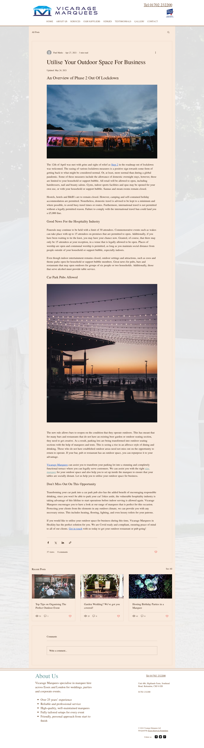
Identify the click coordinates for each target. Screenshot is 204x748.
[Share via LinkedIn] (62, 542)
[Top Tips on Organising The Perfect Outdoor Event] (53, 586)
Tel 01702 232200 (158, 4)
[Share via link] (70, 542)
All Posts (35, 32)
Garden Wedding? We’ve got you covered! (102, 605)
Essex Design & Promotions (158, 730)
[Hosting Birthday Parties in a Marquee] (150, 586)
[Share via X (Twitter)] (55, 542)
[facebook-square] (156, 736)
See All (169, 568)
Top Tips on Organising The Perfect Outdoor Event (51, 605)
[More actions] (155, 52)
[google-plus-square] (164, 736)
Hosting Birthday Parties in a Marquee (148, 605)
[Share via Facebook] (48, 542)
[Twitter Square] (160, 736)
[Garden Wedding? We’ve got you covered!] (102, 586)
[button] (168, 32)
